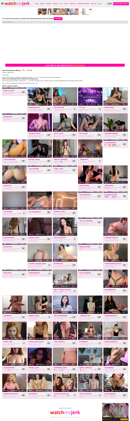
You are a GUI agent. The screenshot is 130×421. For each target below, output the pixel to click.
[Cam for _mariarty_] (90, 148)
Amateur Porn (62, 408)
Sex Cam (69, 408)
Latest (66, 3)
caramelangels (111, 238)
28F (49, 109)
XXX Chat (94, 3)
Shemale (55, 3)
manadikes (109, 368)
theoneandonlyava (113, 264)
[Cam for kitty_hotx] (65, 122)
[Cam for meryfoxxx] (115, 96)
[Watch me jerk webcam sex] (17, 3)
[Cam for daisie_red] (14, 331)
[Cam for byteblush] (65, 253)
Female (42, 3)
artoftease (59, 108)
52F (124, 144)
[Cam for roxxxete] (14, 270)
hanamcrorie (9, 368)
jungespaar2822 (111, 134)
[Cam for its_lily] (90, 96)
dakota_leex (59, 212)
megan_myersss (61, 160)
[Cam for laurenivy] (14, 305)
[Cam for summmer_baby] (65, 357)
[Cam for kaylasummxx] (90, 270)
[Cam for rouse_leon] (40, 357)
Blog (99, 3)
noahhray (33, 394)
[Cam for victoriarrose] (40, 201)
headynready (85, 195)
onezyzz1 (7, 186)
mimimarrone (34, 273)
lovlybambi (34, 169)
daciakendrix (110, 394)
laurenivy (7, 316)
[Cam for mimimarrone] (40, 270)
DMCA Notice (73, 417)
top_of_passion (86, 221)
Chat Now (58, 18)
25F (23, 118)
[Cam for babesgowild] (40, 96)
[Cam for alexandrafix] (115, 140)
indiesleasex (34, 316)
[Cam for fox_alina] (90, 122)
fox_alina (83, 134)
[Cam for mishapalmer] (90, 244)
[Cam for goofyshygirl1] (14, 148)
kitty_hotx (58, 134)
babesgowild (34, 108)
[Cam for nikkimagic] (14, 114)
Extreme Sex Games (83, 3)
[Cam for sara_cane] (65, 166)
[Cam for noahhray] (40, 383)
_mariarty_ (84, 160)
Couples (48, 3)
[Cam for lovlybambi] (40, 166)
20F (99, 222)
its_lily (82, 108)
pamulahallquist (36, 342)
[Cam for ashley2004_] (90, 174)
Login (109, 3)
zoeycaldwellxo (61, 394)
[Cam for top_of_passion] (90, 218)
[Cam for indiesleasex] (40, 305)
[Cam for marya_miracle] (90, 357)
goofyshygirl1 (9, 160)
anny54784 (109, 186)
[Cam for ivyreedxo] (90, 331)
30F (74, 170)
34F (124, 135)
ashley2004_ (84, 186)
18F (124, 109)
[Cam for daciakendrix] (115, 383)
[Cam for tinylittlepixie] (90, 383)
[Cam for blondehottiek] (115, 192)
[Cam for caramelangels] (115, 227)
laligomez (7, 212)
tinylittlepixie (85, 394)
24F (23, 92)
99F (49, 135)
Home (37, 3)
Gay (61, 3)
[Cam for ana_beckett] (65, 331)
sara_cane (58, 169)
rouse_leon (34, 368)
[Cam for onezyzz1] (14, 174)
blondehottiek (111, 195)
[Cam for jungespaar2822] (115, 122)
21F (49, 239)
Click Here (35, 83)
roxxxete (7, 273)
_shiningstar (84, 316)
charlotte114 (34, 134)
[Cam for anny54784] (115, 174)
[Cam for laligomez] (14, 201)
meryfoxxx (109, 108)
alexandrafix (110, 143)
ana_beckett (59, 342)
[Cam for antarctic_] (14, 244)
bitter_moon (34, 160)
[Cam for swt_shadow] (65, 227)
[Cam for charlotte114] (40, 122)
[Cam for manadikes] (115, 357)
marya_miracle (85, 368)
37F (99, 196)
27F (124, 265)
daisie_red (7, 342)
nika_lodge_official (62, 290)
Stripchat (72, 3)
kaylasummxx (85, 273)
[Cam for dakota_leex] (65, 201)
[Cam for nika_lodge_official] (65, 279)
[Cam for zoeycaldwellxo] (65, 383)
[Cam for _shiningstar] (90, 305)
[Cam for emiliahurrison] (115, 331)
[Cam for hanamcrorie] (14, 357)
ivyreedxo (83, 342)
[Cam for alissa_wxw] (40, 227)
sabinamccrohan (10, 394)
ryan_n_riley (9, 91)
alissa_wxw (34, 238)
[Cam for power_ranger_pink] (40, 253)
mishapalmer (84, 247)
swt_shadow (60, 238)
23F (74, 161)
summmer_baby (60, 368)
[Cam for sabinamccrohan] (14, 383)
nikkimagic (7, 117)
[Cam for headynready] (90, 192)
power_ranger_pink (37, 264)
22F (74, 265)
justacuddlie (8, 238)
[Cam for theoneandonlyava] (115, 253)
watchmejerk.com (63, 417)
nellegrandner (60, 316)
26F (49, 369)
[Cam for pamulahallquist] (40, 331)
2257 (78, 417)
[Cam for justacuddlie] (14, 227)
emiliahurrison (111, 342)
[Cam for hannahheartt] (115, 305)
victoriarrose (35, 212)
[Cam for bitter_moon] (40, 148)
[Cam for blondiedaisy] (115, 279)
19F (23, 239)
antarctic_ (8, 247)
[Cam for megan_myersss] (65, 148)
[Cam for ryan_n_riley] (14, 88)
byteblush (58, 264)
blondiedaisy (110, 290)
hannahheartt (111, 316)
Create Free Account (121, 3)
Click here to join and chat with (65, 65)
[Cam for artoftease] (65, 96)
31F (74, 135)
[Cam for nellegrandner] (65, 305)
